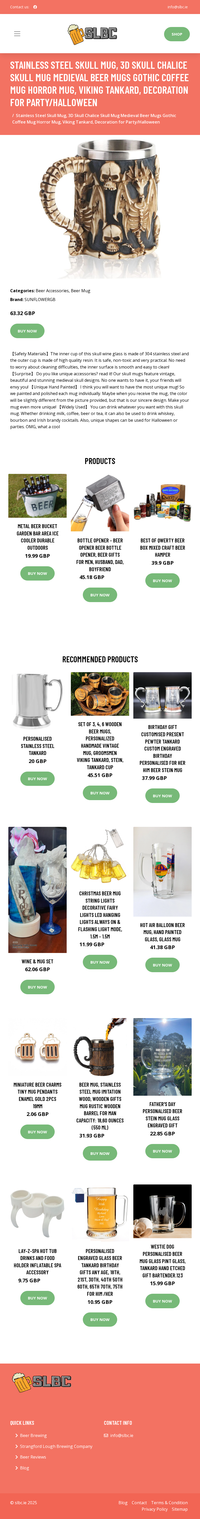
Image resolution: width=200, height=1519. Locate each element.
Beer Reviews (33, 1457)
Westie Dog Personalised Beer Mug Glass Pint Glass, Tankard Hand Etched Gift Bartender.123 (163, 1260)
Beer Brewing (33, 1435)
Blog (24, 1468)
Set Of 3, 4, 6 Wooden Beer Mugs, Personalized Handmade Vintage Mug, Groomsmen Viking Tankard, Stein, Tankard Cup (100, 745)
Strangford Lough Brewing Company (56, 1446)
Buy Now (27, 330)
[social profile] (35, 7)
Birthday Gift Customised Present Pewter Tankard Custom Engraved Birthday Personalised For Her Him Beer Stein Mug (162, 748)
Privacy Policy (155, 1509)
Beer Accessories (52, 291)
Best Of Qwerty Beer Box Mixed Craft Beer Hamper (162, 547)
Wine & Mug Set (37, 961)
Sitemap (180, 1509)
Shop (177, 34)
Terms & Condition (169, 1503)
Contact (139, 1503)
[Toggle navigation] (17, 34)
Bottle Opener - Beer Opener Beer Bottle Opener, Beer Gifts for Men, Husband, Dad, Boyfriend (100, 554)
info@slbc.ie (178, 6)
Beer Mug (80, 291)
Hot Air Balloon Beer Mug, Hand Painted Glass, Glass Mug (162, 932)
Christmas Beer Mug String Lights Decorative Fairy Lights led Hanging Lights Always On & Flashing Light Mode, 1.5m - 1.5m (100, 914)
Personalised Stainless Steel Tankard (37, 745)
